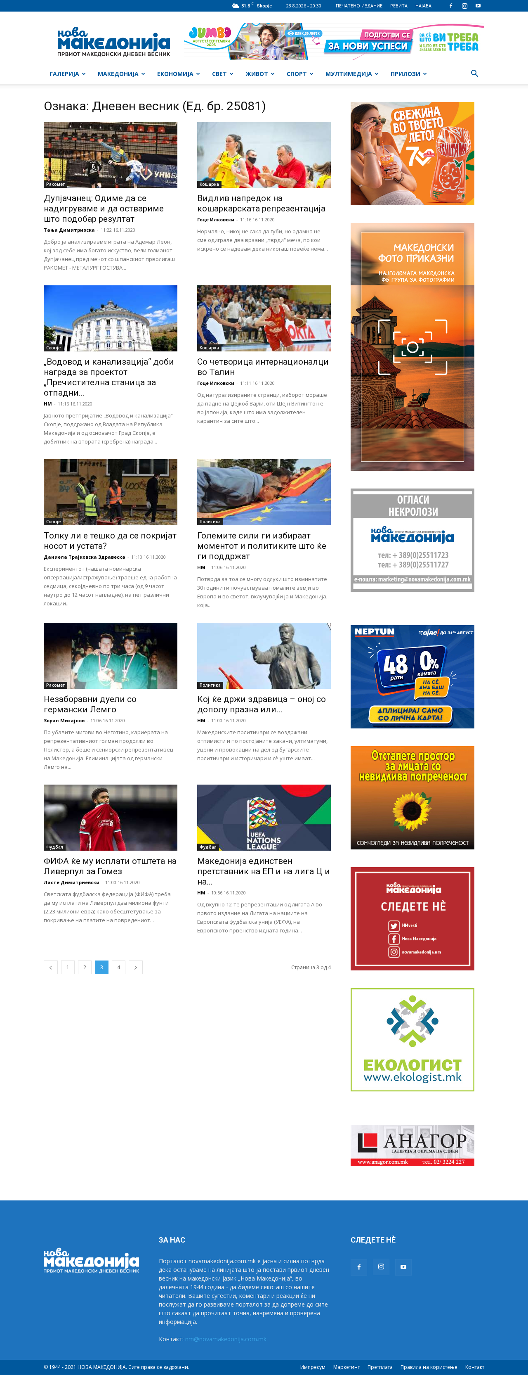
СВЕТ (219, 74)
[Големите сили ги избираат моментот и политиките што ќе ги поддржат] (264, 492)
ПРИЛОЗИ (405, 74)
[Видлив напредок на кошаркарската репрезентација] (264, 155)
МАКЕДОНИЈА (118, 74)
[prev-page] (51, 967)
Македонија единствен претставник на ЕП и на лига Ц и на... (263, 871)
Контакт (474, 1367)
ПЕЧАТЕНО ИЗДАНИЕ (359, 5)
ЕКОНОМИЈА (175, 74)
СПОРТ (297, 74)
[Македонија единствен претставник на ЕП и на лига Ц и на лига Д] (264, 818)
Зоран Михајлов (64, 720)
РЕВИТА (399, 5)
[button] (474, 74)
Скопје (53, 348)
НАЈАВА (423, 5)
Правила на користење (429, 1367)
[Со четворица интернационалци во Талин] (264, 318)
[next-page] (136, 967)
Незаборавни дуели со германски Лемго (90, 704)
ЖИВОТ (256, 74)
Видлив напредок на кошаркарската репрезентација (261, 203)
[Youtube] (478, 6)
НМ (48, 404)
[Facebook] (451, 6)
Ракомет (55, 184)
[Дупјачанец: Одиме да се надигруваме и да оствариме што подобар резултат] (110, 155)
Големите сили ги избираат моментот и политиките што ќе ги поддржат (261, 546)
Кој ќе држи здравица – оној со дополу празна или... (261, 704)
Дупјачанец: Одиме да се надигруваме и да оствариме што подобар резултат (104, 208)
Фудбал (54, 847)
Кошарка (209, 184)
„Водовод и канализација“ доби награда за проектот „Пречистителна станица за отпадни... (109, 377)
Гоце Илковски (215, 219)
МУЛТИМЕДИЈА (348, 74)
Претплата (380, 1367)
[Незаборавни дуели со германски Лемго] (110, 656)
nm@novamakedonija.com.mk (225, 1339)
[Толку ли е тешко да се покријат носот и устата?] (110, 492)
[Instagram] (464, 6)
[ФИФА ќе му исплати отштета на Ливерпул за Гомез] (110, 818)
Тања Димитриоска (69, 230)
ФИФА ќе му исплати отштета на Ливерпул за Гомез (110, 866)
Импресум (312, 1367)
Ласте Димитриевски (71, 882)
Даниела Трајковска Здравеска (84, 557)
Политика (210, 521)
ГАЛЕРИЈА (64, 74)
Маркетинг (346, 1367)
